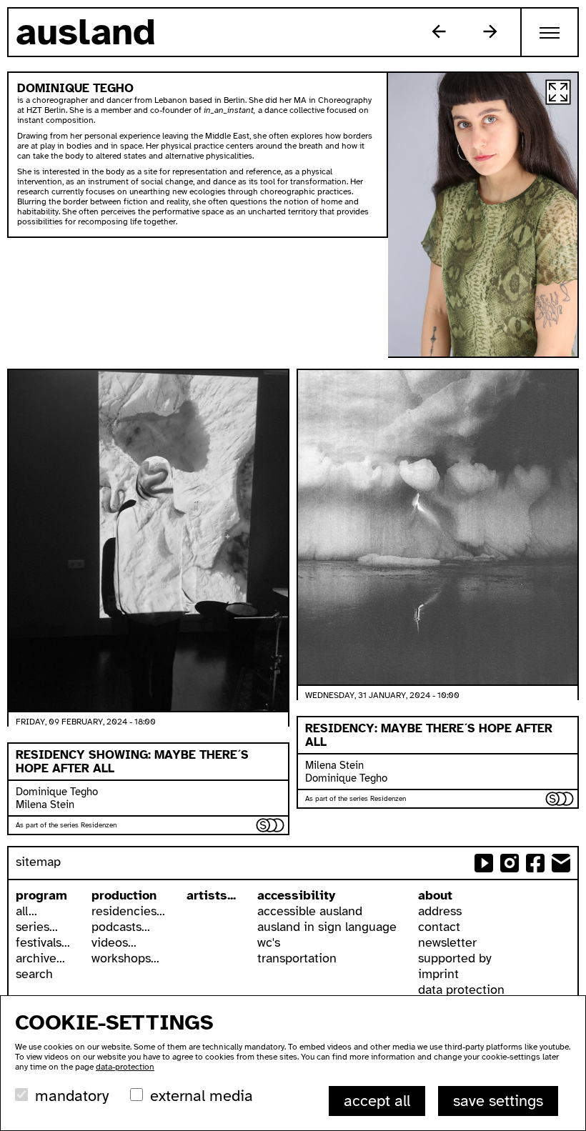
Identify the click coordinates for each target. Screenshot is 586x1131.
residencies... (128, 911)
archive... (40, 958)
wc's (268, 942)
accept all (377, 1100)
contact (439, 927)
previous (439, 31)
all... (26, 911)
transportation (297, 958)
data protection (461, 989)
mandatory (72, 1095)
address (440, 911)
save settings (498, 1100)
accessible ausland (309, 911)
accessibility (296, 895)
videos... (113, 942)
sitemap (38, 862)
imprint (438, 974)
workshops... (125, 958)
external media (201, 1095)
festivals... (43, 942)
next (490, 31)
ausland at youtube (484, 863)
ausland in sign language (327, 927)
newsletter (447, 942)
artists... (211, 895)
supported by (455, 958)
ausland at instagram (509, 863)
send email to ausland (561, 863)
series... (37, 927)
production (124, 895)
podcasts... (120, 927)
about (435, 895)
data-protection (125, 1067)
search (34, 974)
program (41, 895)
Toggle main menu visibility (550, 32)
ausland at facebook (535, 863)
